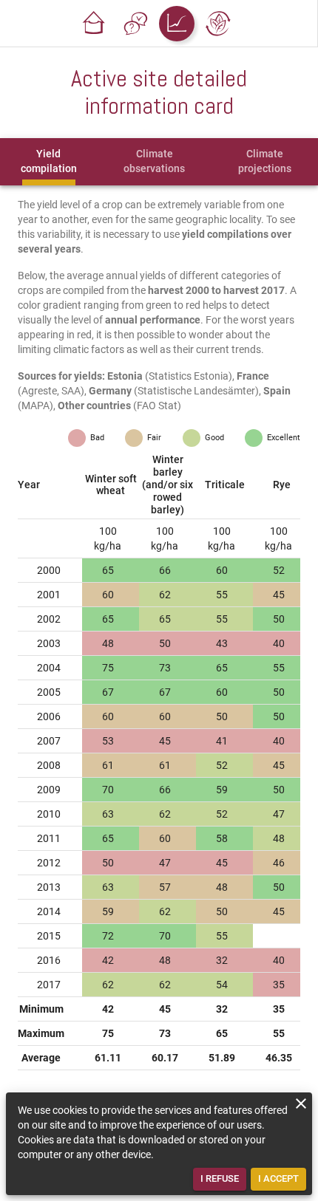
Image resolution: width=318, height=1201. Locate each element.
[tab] (49, 161)
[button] (94, 23)
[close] (301, 1103)
